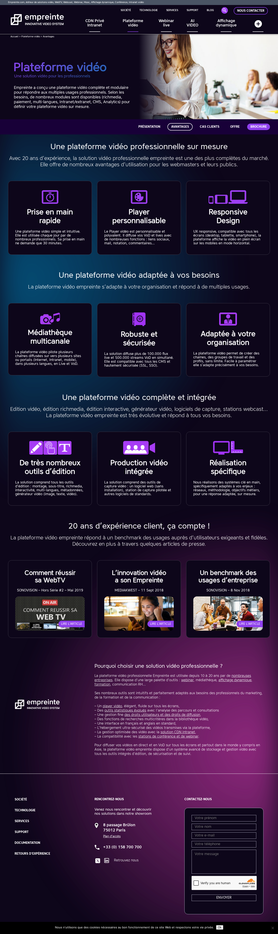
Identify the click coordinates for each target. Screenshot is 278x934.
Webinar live (166, 23)
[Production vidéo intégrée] (139, 468)
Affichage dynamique (226, 23)
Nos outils (258, 26)
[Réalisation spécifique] (228, 468)
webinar (187, 680)
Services (172, 10)
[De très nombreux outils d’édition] (50, 468)
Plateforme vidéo (133, 23)
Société (126, 10)
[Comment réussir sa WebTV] (50, 599)
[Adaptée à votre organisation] (228, 339)
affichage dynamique (234, 680)
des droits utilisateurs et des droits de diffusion (162, 715)
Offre (235, 126)
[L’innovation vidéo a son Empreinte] (139, 599)
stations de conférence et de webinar (168, 736)
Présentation (149, 126)
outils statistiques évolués (125, 710)
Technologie (148, 10)
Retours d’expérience (32, 853)
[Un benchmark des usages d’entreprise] (228, 599)
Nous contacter (250, 10)
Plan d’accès (112, 836)
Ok (220, 927)
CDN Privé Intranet (94, 23)
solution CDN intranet (178, 732)
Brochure (258, 126)
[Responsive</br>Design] (228, 218)
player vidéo (112, 706)
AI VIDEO (192, 23)
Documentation (27, 842)
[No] (272, 928)
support (192, 10)
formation (102, 684)
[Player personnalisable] (139, 218)
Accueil (14, 37)
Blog (210, 10)
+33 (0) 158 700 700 (122, 847)
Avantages (180, 126)
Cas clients (209, 126)
